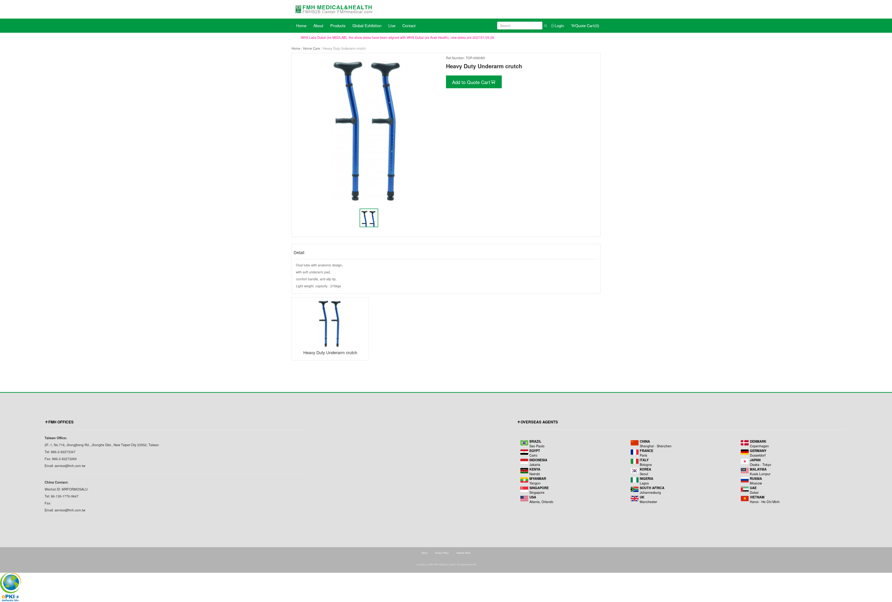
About (318, 25)
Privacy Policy (442, 552)
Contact (409, 25)
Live (391, 25)
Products (337, 25)
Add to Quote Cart (471, 82)
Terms (424, 552)
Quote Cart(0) (587, 25)
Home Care (311, 48)
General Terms (463, 552)
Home (301, 25)
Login (559, 25)
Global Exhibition (366, 25)
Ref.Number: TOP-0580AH (465, 58)
